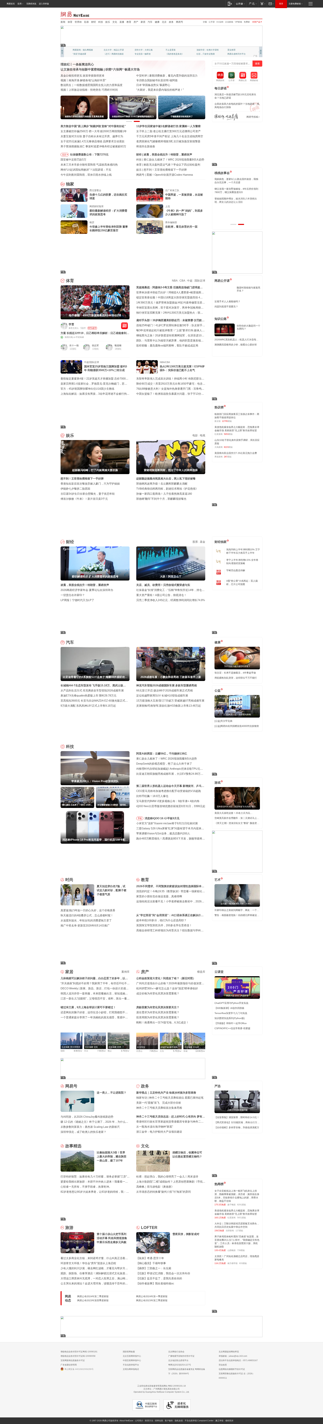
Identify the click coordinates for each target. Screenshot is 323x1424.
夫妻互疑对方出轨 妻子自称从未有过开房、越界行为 (92, 136)
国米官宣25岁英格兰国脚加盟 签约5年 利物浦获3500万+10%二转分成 (105, 368)
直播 (121, 22)
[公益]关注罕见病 (223, 721)
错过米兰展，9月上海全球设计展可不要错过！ (88, 1007)
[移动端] (229, 3)
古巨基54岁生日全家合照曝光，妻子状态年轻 (88, 493)
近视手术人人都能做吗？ (227, 301)
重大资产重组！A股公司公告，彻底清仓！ (161, 595)
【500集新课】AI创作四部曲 (229, 1008)
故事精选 (73, 1146)
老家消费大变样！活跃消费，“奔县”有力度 (86, 75)
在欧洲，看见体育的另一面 (181, 226)
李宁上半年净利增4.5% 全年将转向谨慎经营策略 (242, 562)
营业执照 (223, 1365)
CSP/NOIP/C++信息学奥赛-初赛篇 (232, 1028)
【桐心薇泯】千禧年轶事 (151, 1263)
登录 (281, 4)
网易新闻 (75, 14)
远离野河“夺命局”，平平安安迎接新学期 (84, 89)
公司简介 (139, 1420)
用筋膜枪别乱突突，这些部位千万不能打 (235, 677)
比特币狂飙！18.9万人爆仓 (152, 796)
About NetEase (126, 1420)
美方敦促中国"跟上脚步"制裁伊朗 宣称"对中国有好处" (93, 126)
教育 (129, 22)
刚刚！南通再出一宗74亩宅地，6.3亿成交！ (162, 1022)
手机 (140, 818)
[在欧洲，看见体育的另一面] (149, 227)
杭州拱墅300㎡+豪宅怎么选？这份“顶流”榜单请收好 (167, 988)
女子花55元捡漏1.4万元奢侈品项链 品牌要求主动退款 (92, 141)
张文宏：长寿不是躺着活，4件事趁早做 (235, 672)
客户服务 (169, 1420)
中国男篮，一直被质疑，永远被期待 (184, 196)
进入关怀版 (44, 4)
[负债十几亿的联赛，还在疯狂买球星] (74, 195)
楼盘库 (201, 971)
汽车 (150, 22)
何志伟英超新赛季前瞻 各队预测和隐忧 (167, 164)
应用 (19, 4)
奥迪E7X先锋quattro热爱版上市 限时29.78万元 (88, 695)
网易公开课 (222, 280)
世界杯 (78, 22)
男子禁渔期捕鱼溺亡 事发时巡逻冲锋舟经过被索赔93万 (93, 146)
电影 (195, 435)
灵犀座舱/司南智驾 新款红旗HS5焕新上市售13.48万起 (168, 705)
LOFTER (149, 1227)
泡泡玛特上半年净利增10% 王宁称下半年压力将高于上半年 (243, 551)
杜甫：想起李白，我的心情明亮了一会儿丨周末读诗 (167, 1176)
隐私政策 (179, 1420)
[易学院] (226, 116)
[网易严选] (252, 3)
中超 (189, 280)
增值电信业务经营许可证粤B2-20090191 (79, 1351)
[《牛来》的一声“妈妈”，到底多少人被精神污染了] (149, 211)
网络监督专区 (251, 13)
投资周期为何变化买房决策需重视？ (157, 1017)
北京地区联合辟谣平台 (178, 1360)
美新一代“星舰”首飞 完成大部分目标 (158, 1102)
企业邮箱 (229, 22)
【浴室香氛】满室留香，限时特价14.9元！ (236, 1117)
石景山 (139, 1051)
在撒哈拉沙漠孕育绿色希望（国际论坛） (160, 80)
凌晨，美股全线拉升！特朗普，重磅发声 (85, 585)
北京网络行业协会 (176, 1351)
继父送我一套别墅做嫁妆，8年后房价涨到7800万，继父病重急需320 (236, 190)
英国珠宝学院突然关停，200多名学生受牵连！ (164, 925)
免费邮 (247, 22)
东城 (185, 1051)
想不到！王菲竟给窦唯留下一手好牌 (82, 478)
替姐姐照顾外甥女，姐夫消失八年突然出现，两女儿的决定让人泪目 (235, 200)
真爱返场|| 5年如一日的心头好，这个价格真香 (88, 910)
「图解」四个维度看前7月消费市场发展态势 (87, 80)
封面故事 (108, 54)
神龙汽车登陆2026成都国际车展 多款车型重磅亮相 (166, 685)
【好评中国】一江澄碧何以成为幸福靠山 (160, 75)
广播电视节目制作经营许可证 (181, 1356)
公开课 (212, 22)
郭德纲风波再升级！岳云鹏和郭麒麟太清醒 (161, 483)
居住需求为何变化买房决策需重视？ (157, 1012)
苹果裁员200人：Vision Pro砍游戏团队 (167, 159)
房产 (136, 22)
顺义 (110, 1051)
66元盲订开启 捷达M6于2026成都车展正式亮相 (164, 690)
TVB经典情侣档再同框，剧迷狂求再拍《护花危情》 (167, 488)
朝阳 (63, 1051)
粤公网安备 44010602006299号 (79, 1369)
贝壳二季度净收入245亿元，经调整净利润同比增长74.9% (170, 600)
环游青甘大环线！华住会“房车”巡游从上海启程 (88, 1263)
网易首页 (11, 4)
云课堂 (219, 971)
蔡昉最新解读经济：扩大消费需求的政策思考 (108, 212)
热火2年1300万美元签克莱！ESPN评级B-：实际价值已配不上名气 (182, 368)
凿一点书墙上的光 (112, 50)
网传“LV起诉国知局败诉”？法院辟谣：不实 (86, 169)
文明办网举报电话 (131, 1369)
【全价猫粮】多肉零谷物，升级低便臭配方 (236, 1127)
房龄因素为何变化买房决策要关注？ (157, 1007)
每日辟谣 (220, 88)
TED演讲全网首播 (81, 54)
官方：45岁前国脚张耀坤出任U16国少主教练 (87, 388)
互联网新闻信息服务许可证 (73, 1360)
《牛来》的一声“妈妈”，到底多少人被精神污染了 (184, 212)
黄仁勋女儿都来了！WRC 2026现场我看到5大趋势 (166, 758)
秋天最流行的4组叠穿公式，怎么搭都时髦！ (87, 915)
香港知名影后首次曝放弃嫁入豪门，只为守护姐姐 (90, 483)
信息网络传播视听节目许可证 (232, 1369)
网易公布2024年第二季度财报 (93, 1296)
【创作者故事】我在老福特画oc (155, 1283)
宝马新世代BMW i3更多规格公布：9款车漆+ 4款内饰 (167, 801)
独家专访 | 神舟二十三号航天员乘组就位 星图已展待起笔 (170, 1097)
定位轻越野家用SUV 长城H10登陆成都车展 (162, 695)
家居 (143, 22)
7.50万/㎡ (101, 1051)
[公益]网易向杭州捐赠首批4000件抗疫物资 (236, 726)
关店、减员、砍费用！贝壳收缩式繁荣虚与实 (163, 585)
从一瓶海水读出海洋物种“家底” (154, 1126)
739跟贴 (241, 1250)
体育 (70, 22)
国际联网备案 (129, 1351)
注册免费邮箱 (295, 4)
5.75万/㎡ (177, 1051)
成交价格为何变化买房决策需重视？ (157, 993)
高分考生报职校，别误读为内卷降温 (167, 174)
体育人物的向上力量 (205, 54)
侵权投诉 (229, 1420)
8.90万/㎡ (78, 1051)
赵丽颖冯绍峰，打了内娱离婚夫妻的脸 (166, 169)
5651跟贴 (241, 1217)
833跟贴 (243, 1263)
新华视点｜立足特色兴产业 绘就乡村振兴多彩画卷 (166, 1092)
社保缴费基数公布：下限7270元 (89, 154)
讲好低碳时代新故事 (205, 50)
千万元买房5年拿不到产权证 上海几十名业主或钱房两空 (169, 136)
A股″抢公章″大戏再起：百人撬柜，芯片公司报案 (242, 582)
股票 (195, 541)
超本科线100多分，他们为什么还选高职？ (161, 920)
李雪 (71, 324)
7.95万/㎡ (154, 1051)
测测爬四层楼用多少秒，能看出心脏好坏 (235, 344)
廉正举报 (219, 1420)
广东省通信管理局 (69, 1365)
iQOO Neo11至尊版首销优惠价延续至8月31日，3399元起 (170, 806)
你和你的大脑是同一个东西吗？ (248, 327)
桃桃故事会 (222, 173)
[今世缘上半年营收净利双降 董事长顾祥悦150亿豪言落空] (74, 227)
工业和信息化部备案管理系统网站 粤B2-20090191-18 (161, 1386)
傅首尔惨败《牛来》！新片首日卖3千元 (84, 498)
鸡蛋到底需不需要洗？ (226, 306)
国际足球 (199, 280)
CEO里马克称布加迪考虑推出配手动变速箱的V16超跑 (168, 791)
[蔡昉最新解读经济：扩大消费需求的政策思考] (74, 211)
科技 (100, 22)
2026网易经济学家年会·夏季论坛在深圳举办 (87, 590)
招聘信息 (159, 1420)
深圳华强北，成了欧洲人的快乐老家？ (83, 1131)
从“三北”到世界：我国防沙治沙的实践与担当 (87, 85)
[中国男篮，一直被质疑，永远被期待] (149, 195)
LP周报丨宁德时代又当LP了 (77, 600)
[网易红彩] (124, 325)
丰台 (86, 1051)
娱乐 (107, 22)
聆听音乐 (139, 50)
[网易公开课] (240, 3)
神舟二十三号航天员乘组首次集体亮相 (159, 1107)
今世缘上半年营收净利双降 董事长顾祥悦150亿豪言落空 (108, 228)
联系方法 (149, 1420)
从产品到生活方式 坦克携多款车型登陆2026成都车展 (92, 690)
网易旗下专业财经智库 (83, 50)
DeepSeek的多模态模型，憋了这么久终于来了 (164, 763)
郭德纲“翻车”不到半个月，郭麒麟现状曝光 (161, 498)
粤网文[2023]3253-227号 (179, 1365)
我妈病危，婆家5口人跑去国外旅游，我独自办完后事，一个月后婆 (236, 181)
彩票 (86, 22)
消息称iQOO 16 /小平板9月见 (162, 818)
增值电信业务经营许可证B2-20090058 (78, 1356)
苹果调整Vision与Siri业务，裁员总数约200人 (163, 833)
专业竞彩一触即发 (235, 54)
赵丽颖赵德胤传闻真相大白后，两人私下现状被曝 (165, 478)
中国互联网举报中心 (132, 1360)
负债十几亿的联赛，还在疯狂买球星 (108, 196)
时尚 (69, 879)
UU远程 (219, 22)
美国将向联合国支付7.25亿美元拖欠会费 (235, 453)
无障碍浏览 (31, 4)
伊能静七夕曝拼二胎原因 (75, 488)
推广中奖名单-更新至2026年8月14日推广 (85, 925)
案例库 (125, 971)
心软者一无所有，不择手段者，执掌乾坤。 (86, 1186)
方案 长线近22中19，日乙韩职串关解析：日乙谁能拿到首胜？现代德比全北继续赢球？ (95, 333)
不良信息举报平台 (131, 1365)
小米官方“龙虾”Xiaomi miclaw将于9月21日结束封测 (167, 823)
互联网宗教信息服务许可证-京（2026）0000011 (236, 1375)
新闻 (63, 22)
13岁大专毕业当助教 (144, 54)
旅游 (69, 1227)
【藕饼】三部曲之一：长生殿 (153, 1268)
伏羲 (205, 22)
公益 (217, 690)
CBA (182, 280)
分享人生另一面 (234, 50)
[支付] (262, 3)
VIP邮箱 (238, 22)
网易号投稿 (252, 116)
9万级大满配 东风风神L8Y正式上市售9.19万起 (88, 705)
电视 (202, 435)
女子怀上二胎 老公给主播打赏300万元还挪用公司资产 (168, 131)
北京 (164, 22)
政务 (171, 22)
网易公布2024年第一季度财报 (151, 1296)
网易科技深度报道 (174, 54)
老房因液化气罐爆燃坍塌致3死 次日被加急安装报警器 (168, 141)
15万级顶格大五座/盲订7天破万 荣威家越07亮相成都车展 (170, 700)
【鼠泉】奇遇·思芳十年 (150, 1258)
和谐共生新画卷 (145, 146)
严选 (217, 1086)
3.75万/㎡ (125, 1051)
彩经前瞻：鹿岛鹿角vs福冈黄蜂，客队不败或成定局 (167, 345)
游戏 (217, 782)
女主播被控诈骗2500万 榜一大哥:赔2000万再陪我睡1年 (94, 131)
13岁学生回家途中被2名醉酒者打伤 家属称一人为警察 (168, 126)
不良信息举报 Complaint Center (199, 1420)
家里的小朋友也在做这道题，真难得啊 (159, 896)
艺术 (217, 879)
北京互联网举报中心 (132, 1356)
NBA (174, 280)
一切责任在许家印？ (73, 595)
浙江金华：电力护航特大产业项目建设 (159, 1131)
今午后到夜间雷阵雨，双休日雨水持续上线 (86, 174)
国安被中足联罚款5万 (73, 159)
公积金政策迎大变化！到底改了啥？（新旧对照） (165, 978)
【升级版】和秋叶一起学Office (230, 1023)
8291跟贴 (241, 1204)
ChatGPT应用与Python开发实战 (231, 1003)
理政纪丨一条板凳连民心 (77, 64)
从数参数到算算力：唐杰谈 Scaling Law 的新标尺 (90, 1126)
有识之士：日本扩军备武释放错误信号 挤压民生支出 (167, 85)
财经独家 (220, 542)
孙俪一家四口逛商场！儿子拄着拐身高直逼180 (164, 493)
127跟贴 (239, 1230)
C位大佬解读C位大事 (175, 50)
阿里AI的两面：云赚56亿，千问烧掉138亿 (161, 753)
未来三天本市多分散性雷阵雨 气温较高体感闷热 (89, 164)
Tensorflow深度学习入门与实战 (230, 1013)
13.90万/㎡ (200, 1051)
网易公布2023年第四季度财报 (93, 1300)
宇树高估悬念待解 (235, 570)
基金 (202, 541)
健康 (157, 22)
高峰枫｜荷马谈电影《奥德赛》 (155, 1186)
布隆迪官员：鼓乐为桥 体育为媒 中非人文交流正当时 (168, 89)
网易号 (179, 22)
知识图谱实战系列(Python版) (229, 1018)
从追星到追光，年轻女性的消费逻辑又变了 (86, 920)
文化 (114, 22)
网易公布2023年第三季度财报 (151, 1300)
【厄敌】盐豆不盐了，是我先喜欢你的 (159, 1278)
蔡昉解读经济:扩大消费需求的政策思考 (167, 154)
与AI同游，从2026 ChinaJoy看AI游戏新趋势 (87, 1116)
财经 (93, 22)
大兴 (162, 1051)
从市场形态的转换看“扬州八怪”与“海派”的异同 (163, 1191)
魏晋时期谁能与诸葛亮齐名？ (248, 289)
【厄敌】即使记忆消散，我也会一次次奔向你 (163, 1273)
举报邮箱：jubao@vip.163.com (233, 1356)
